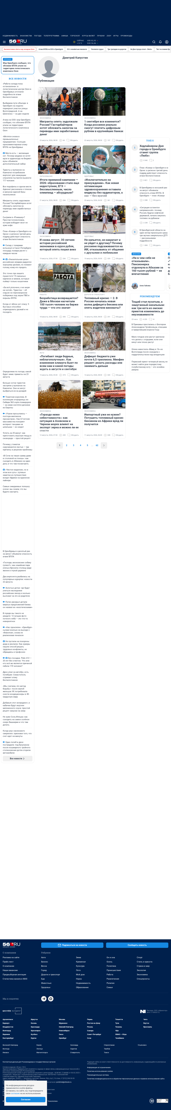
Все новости (17, 78)
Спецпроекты (143, 979)
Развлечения (113, 979)
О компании (8, 966)
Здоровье (45, 987)
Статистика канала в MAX (15, 979)
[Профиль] (167, 42)
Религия (110, 983)
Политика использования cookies (100, 1071)
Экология (141, 970)
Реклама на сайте (11, 957)
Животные (46, 983)
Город (44, 970)
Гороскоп (75, 36)
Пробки (101, 36)
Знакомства (26, 36)
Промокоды (126, 36)
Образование (82, 987)
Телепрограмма (51, 36)
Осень (109, 962)
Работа (110, 974)
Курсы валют (88, 36)
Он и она (111, 957)
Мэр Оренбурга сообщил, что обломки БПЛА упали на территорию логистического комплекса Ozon (17, 67)
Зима (78, 957)
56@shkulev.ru (31, 1080)
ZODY (109, 36)
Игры (115, 36)
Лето (78, 970)
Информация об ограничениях (99, 1067)
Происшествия (114, 970)
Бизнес (44, 962)
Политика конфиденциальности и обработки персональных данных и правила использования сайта (125, 1079)
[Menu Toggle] (4, 42)
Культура (80, 966)
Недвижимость (10, 36)
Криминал (81, 962)
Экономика (142, 974)
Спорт (139, 957)
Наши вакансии (10, 970)
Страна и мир (143, 966)
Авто (43, 957)
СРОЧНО (7, 59)
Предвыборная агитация (14, 974)
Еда (43, 979)
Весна (44, 966)
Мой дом (80, 974)
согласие (15, 1093)
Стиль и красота (144, 962)
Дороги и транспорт (50, 974)
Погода (38, 36)
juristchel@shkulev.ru (63, 1082)
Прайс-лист (8, 962)
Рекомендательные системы (98, 1075)
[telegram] (43, 998)
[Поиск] (154, 42)
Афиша (64, 36)
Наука (79, 979)
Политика (111, 966)
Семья (110, 987)
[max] (50, 998)
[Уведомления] (160, 42)
